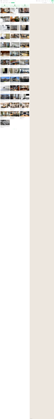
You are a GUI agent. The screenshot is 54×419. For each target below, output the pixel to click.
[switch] (53, 2)
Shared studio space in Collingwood (23, 48)
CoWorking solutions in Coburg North (23, 74)
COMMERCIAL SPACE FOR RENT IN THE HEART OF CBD (14, 91)
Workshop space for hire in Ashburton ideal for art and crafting (14, 31)
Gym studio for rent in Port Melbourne (4, 48)
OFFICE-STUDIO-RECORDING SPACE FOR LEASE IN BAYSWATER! (4, 74)
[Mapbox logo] (31, 418)
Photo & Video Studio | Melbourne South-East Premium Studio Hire (4, 31)
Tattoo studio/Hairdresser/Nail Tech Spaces (14, 100)
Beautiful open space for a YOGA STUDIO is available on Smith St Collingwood (24, 57)
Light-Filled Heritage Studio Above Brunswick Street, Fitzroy (4, 57)
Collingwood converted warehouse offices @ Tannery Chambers (24, 91)
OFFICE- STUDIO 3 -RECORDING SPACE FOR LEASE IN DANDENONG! (24, 31)
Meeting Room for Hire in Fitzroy (3, 117)
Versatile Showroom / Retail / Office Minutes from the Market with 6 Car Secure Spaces (4, 91)
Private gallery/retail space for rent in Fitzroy (24, 100)
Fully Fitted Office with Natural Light (13, 48)
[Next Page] (16, 129)
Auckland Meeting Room (22, 117)
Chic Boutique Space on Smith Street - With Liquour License (4, 100)
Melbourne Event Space (12, 117)
